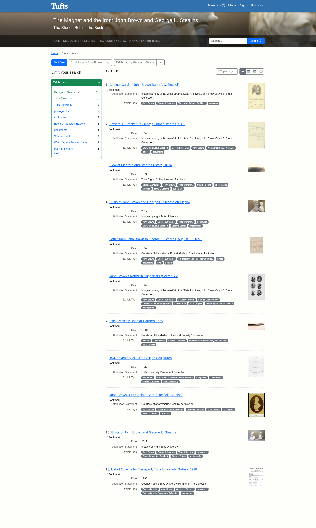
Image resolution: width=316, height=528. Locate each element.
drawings (213, 103)
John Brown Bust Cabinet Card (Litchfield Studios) (146, 395)
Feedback (257, 5)
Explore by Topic (113, 40)
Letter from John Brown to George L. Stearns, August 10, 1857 (155, 239)
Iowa (159, 263)
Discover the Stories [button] (79, 40)
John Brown (148, 103)
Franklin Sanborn (186, 300)
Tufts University (63, 105)
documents (60, 130)
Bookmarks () (216, 5)
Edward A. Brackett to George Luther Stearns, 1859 (147, 124)
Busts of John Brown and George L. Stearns (143, 432)
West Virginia (196, 304)
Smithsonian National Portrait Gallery (195, 259)
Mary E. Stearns (63, 148)
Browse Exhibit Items (144, 40)
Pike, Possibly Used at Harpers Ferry (136, 321)
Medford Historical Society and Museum (208, 341)
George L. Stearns (166, 103)
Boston (168, 263)
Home (57, 40)
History (232, 5)
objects (146, 341)
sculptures (60, 117)
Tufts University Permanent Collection (175, 378)
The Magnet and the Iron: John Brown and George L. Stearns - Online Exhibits (59, 6)
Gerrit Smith (180, 304)
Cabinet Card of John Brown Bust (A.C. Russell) (144, 84)
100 (226, 71)
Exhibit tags (60, 82)
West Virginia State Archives (70, 142)
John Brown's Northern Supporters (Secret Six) (143, 276)
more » (58, 153)
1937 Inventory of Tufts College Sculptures (140, 358)
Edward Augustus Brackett (69, 123)
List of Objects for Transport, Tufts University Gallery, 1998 (154, 469)
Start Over (59, 62)
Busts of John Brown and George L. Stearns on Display (149, 202)
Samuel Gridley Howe (208, 300)
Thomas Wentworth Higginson (157, 304)
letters (146, 152)
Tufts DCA (178, 189)
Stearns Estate (62, 136)
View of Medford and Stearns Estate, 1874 (140, 165)
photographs (61, 111)
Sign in (244, 5)
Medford (146, 189)
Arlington (165, 413)
